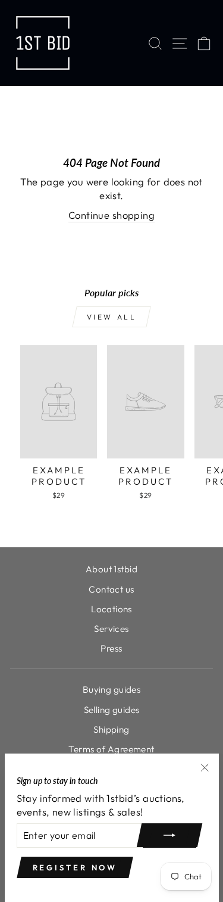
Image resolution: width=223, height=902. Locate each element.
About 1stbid (111, 569)
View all (112, 316)
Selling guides (112, 709)
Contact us (111, 589)
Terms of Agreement (111, 749)
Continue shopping (111, 215)
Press (111, 648)
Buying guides (111, 689)
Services (111, 628)
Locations (111, 609)
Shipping (111, 729)
